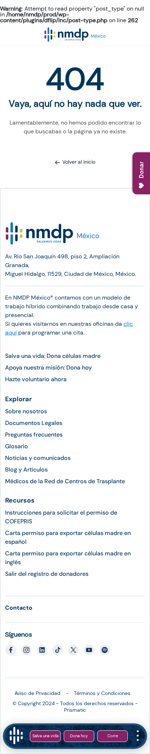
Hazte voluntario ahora (36, 379)
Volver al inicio (78, 162)
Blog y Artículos (26, 469)
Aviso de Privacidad (37, 693)
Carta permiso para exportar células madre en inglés (68, 558)
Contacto (18, 608)
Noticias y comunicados (38, 458)
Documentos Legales (33, 423)
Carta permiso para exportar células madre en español (68, 537)
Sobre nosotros (26, 411)
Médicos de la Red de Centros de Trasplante (65, 481)
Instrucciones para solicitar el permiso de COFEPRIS (61, 517)
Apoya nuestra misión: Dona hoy (48, 367)
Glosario (16, 446)
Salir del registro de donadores (46, 574)
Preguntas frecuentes (34, 434)
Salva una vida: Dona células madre (52, 356)
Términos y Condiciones (102, 693)
